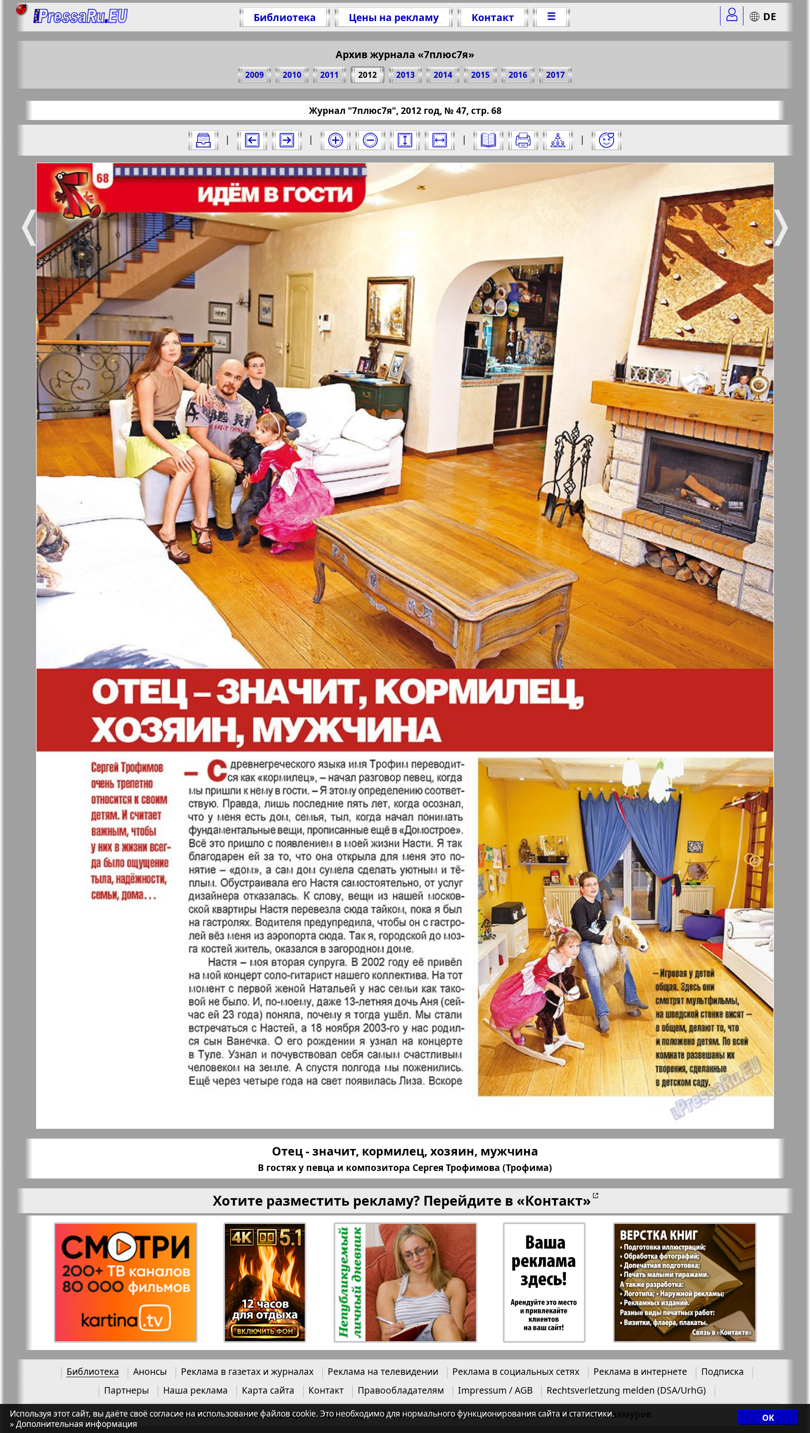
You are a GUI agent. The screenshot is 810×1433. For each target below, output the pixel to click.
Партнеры (126, 1390)
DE (769, 16)
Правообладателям (401, 1390)
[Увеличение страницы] (336, 140)
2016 (518, 74)
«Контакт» (554, 1200)
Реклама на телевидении (383, 1371)
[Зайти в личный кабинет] (731, 16)
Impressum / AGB (495, 1390)
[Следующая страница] (287, 140)
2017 (555, 74)
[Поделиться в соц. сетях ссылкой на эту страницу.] (558, 140)
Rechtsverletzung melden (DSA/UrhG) (626, 1390)
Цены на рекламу (394, 17)
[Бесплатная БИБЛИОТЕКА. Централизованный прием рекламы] (80, 17)
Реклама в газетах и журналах (247, 1371)
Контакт (493, 17)
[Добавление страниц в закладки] (607, 140)
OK (768, 1417)
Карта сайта (268, 1390)
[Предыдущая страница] (252, 140)
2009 (254, 74)
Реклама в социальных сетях (515, 1371)
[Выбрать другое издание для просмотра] (203, 140)
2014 (443, 74)
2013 (405, 74)
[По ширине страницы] (440, 140)
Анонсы (150, 1371)
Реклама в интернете (640, 1371)
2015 (480, 74)
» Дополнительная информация (73, 1424)
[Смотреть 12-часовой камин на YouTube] (265, 1282)
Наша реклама (195, 1390)
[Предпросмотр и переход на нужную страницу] (488, 140)
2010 (292, 74)
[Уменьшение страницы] (370, 140)
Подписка (722, 1371)
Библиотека (285, 17)
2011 (329, 74)
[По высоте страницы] (405, 140)
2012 (367, 74)
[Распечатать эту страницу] (523, 140)
